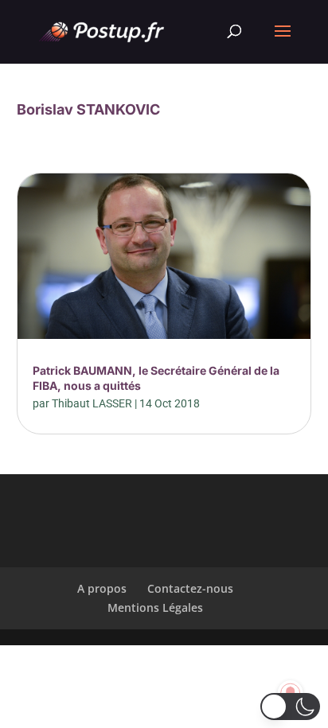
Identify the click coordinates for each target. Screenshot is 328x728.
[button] (290, 706)
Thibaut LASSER (92, 403)
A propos (102, 588)
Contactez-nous (190, 588)
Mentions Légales (155, 607)
